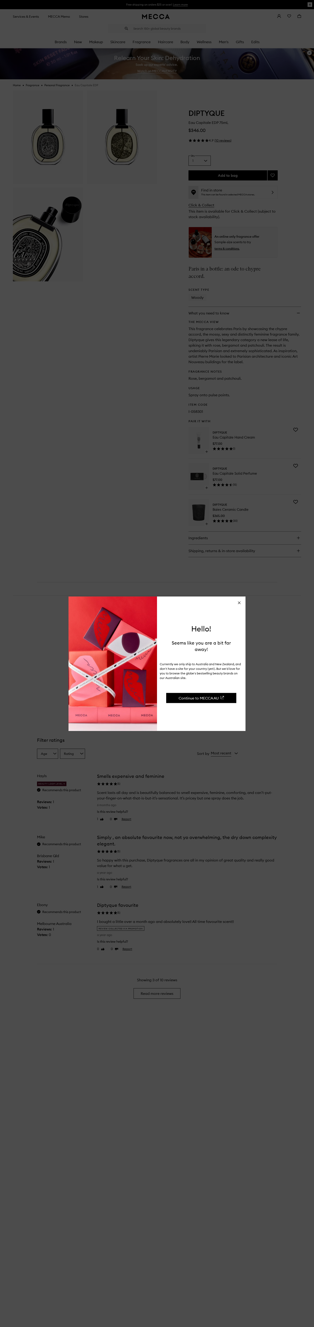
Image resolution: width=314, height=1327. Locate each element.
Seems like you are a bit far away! (201, 646)
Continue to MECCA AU (199, 698)
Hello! (201, 628)
